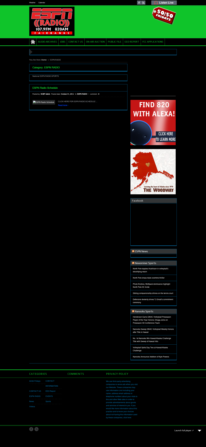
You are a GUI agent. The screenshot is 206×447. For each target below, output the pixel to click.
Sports (48, 401)
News (31, 401)
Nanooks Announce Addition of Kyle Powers (151, 357)
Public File (114, 41)
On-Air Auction (95, 41)
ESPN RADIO (82, 94)
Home (32, 41)
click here (127, 418)
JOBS (62, 41)
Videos (32, 407)
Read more (63, 105)
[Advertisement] (153, 77)
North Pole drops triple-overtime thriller (149, 278)
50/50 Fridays (34, 381)
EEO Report (132, 41)
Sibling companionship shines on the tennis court (153, 293)
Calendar (41, 3)
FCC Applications (152, 41)
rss (143, 3)
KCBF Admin (45, 94)
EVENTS (49, 396)
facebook (139, 3)
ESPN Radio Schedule (45, 87)
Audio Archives (47, 41)
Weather (32, 3)
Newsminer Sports (145, 263)
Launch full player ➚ (184, 430)
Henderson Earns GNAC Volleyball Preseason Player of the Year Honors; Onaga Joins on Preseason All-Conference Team (152, 320)
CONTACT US (35, 391)
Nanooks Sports (144, 311)
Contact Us (75, 41)
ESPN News (141, 251)
